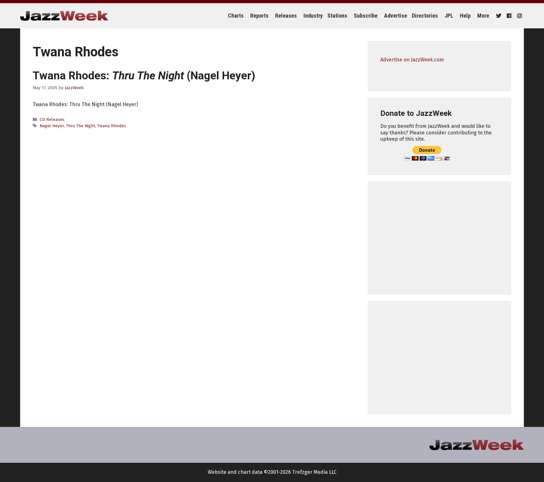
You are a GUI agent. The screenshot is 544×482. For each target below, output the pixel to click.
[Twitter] (498, 15)
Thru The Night (80, 125)
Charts (236, 15)
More (483, 15)
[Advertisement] (439, 238)
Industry (313, 15)
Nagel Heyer (52, 125)
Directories (425, 15)
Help (465, 15)
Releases (286, 15)
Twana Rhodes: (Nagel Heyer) (144, 75)
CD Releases (52, 119)
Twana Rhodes (111, 125)
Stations (337, 15)
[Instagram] (518, 15)
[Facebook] (508, 15)
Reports (259, 15)
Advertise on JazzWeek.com (412, 60)
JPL (449, 15)
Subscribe (365, 15)
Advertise (395, 15)
